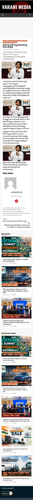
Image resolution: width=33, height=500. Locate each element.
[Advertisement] (16, 26)
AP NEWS (5, 40)
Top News (10, 42)
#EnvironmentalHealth (8, 209)
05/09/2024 (16, 49)
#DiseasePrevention (20, 208)
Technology (10, 255)
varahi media (16, 6)
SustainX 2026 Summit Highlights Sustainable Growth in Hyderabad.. (15, 260)
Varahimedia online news (16, 215)
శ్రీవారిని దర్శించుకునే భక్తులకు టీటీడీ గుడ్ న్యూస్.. (15, 220)
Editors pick (17, 40)
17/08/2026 (14, 326)
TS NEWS (5, 285)
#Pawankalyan (6, 213)
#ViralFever (27, 213)
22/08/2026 (14, 263)
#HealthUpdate (19, 211)
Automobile (5, 283)
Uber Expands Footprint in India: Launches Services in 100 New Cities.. (16, 479)
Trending (14, 42)
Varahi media (6, 215)
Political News (24, 40)
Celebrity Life (10, 40)
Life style (24, 253)
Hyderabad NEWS (17, 253)
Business (5, 253)
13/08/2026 (14, 452)
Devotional (5, 445)
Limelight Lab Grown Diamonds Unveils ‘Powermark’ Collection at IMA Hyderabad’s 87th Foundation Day (16, 322)
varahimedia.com (8, 49)
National (5, 255)
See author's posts (16, 196)
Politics (4, 42)
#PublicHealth (13, 213)
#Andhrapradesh (10, 208)
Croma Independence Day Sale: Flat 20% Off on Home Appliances (15, 449)
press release (6, 316)
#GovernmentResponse (9, 211)
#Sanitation (21, 213)
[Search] (30, 15)
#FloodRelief (17, 209)
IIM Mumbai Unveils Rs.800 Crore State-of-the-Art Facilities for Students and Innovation (17, 225)
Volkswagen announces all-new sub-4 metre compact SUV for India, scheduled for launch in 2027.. (15, 291)
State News (15, 472)
